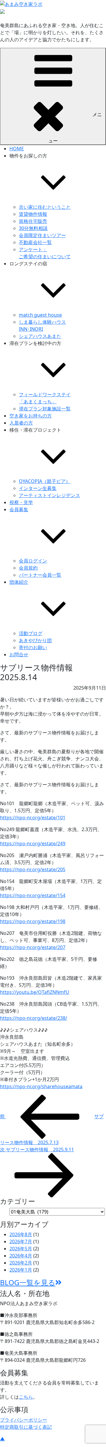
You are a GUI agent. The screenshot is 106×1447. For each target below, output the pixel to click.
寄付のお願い (33, 647)
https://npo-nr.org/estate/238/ (33, 1018)
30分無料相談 (33, 228)
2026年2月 (20, 1262)
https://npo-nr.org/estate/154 (32, 895)
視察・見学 (21, 502)
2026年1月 (20, 1270)
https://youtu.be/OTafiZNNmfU (34, 992)
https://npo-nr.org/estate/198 (32, 921)
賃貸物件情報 (33, 214)
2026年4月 (20, 1255)
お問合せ (18, 654)
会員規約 (28, 568)
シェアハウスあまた (40, 336)
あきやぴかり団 (35, 640)
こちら (26, 1397)
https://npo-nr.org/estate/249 (32, 843)
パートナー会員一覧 (40, 575)
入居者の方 (21, 423)
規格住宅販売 (33, 221)
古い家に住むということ (45, 207)
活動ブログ (30, 633)
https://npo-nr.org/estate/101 (32, 817)
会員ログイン (33, 561)
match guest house (40, 315)
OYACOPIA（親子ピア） (44, 481)
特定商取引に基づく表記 (26, 1427)
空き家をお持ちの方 (30, 415)
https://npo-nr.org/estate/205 (32, 869)
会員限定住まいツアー (42, 235)
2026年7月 (20, 1241)
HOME (16, 148)
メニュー (75, 127)
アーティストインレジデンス (49, 495)
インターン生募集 (38, 488)
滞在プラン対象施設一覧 (45, 408)
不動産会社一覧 (35, 242)
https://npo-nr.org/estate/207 (32, 947)
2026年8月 (20, 1234)
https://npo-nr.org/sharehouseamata (41, 1086)
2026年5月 (20, 1248)
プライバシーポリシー (23, 1420)
